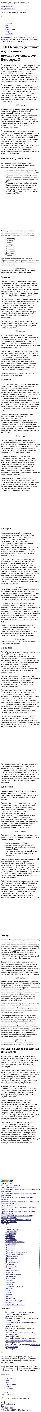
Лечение (8, 1294)
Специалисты (10, 30)
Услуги (8, 32)
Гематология (10, 1236)
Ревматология (10, 1264)
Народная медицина (13, 1274)
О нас (7, 25)
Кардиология (10, 1244)
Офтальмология (11, 1256)
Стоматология (11, 1266)
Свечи (7, 1290)
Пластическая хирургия (14, 1301)
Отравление (10, 1303)
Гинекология (10, 1238)
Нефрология (10, 1248)
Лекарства (9, 1272)
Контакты (9, 34)
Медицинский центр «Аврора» (13, 37)
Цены (7, 27)
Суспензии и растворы (14, 1286)
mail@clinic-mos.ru (8, 9)
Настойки (9, 1288)
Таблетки (4, 39)
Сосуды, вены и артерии (14, 1305)
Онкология (9, 1250)
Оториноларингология (14, 1254)
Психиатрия (10, 1278)
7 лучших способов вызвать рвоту (20, 1313)
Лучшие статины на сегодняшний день (20, 1341)
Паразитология (11, 1258)
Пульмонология (11, 1262)
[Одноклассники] (5, 1181)
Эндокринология (12, 1270)
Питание (8, 1296)
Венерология (10, 1234)
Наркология (10, 1298)
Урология (9, 1268)
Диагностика (10, 1276)
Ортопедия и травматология (16, 1252)
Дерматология (11, 1240)
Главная (8, 23)
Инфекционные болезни (14, 1242)
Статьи (29, 37)
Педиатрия (9, 1260)
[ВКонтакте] (2, 1181)
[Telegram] (8, 1181)
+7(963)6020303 (7, 7)
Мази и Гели (10, 1282)
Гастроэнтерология (12, 1230)
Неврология (10, 1246)
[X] (11, 1181)
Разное (8, 1292)
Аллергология (11, 1232)
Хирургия (9, 1280)
